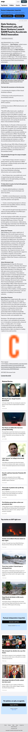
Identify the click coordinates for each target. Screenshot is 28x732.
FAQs (13, 725)
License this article (6, 375)
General (24, 5)
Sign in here (18, 625)
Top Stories (4, 5)
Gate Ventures (5, 232)
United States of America (7, 38)
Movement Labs (5, 264)
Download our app (19, 16)
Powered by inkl (14, 728)
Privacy (9, 725)
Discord (10, 285)
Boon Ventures (5, 299)
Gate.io (3, 234)
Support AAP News (14, 705)
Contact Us (22, 725)
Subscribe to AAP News (7, 16)
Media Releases (14, 726)
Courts (18, 5)
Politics (12, 5)
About (17, 725)
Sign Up (24, 1)
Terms (5, 725)
